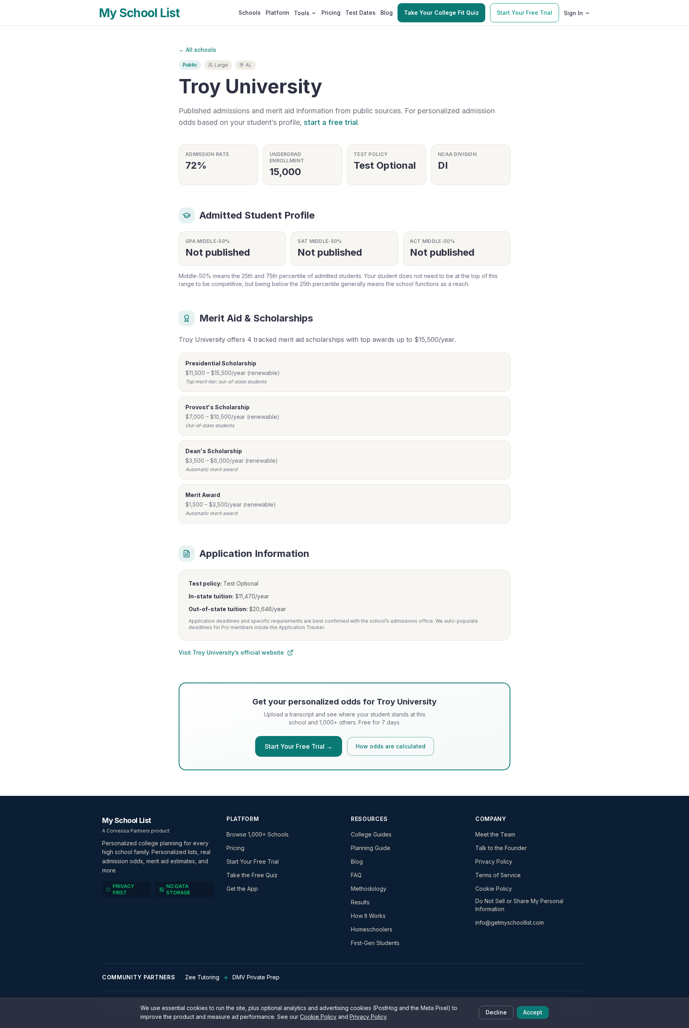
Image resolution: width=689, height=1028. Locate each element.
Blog (386, 12)
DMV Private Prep (256, 977)
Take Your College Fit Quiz (441, 12)
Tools (301, 13)
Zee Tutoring (202, 977)
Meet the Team (495, 834)
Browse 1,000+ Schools (257, 834)
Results (360, 902)
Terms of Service (498, 875)
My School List (139, 13)
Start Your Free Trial (524, 12)
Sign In (573, 13)
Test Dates (360, 12)
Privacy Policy (493, 861)
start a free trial (331, 122)
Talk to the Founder (501, 847)
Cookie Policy (493, 888)
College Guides (371, 834)
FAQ (356, 875)
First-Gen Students (375, 942)
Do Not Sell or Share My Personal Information (519, 905)
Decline (496, 1012)
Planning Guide (370, 847)
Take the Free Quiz (252, 875)
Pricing (331, 12)
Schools (249, 12)
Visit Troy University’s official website (231, 652)
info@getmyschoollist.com (509, 922)
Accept (532, 1012)
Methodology (368, 888)
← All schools (197, 49)
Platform (277, 12)
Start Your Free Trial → (299, 746)
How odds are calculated (390, 746)
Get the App (242, 888)
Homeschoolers (371, 929)
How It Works (368, 915)
